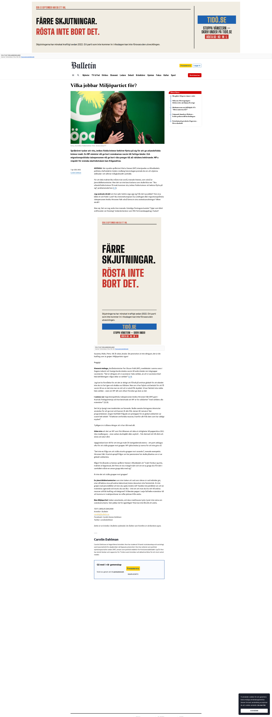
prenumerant (119, 572)
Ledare (123, 75)
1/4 (114, 188)
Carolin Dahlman (76, 173)
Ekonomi (114, 75)
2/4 (130, 376)
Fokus (158, 75)
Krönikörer (140, 75)
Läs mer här (261, 705)
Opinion (150, 75)
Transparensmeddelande (27, 57)
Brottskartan (195, 75)
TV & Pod (96, 75)
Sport (173, 75)
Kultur (166, 75)
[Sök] (78, 75)
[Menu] (73, 75)
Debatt (131, 75)
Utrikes (105, 75)
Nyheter (86, 75)
